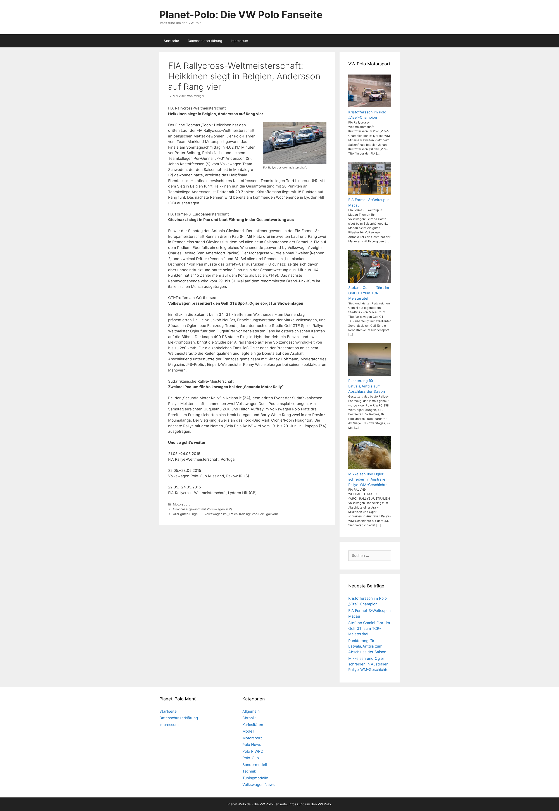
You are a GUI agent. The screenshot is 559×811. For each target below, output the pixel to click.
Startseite (171, 41)
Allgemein (251, 711)
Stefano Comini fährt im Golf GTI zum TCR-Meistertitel (369, 628)
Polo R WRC (252, 751)
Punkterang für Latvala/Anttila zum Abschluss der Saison (367, 646)
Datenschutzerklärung (205, 41)
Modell (248, 731)
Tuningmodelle (255, 778)
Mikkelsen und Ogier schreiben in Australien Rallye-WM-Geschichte (368, 664)
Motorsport (181, 504)
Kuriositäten (252, 724)
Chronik (249, 718)
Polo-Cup (250, 758)
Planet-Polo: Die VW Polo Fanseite (241, 15)
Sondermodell (254, 764)
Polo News (251, 744)
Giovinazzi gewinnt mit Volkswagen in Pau (203, 509)
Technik (249, 771)
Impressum (239, 41)
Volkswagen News (258, 784)
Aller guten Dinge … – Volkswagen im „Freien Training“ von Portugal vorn (225, 514)
